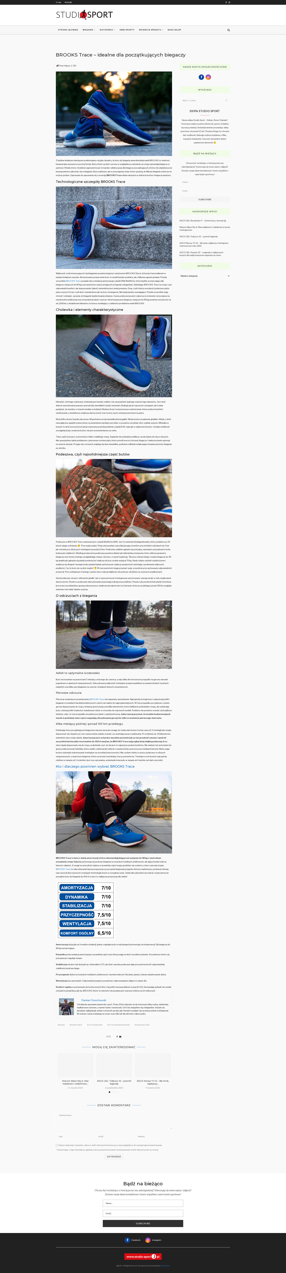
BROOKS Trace (73, 281)
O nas (58, 2)
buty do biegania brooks (118, 1025)
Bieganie (88, 30)
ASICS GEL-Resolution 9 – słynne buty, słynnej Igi (202, 220)
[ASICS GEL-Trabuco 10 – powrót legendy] (114, 1065)
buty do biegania (94, 1025)
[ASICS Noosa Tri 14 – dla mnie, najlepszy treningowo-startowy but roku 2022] (153, 1065)
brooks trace (76, 1025)
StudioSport (165, 1266)
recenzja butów (142, 1025)
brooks (61, 1025)
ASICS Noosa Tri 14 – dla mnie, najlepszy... (153, 1082)
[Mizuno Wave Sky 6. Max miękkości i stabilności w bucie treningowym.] (75, 1065)
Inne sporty (127, 30)
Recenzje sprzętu (150, 30)
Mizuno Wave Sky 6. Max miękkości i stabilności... (75, 1082)
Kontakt (68, 2)
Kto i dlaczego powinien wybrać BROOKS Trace (95, 766)
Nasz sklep (174, 30)
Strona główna (68, 30)
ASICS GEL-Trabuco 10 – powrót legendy (114, 1082)
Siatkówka (106, 30)
